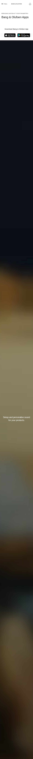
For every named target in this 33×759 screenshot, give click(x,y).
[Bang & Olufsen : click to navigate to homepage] (16, 3)
